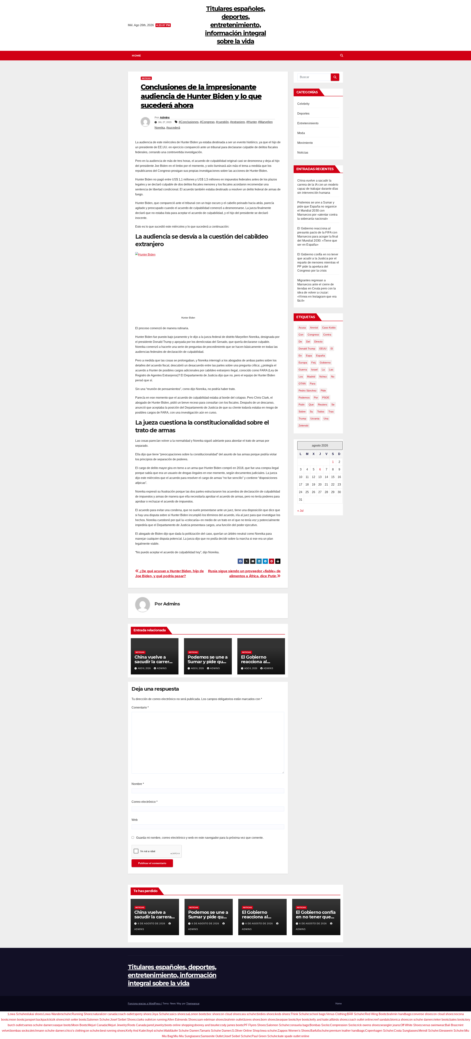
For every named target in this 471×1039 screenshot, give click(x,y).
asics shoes (177, 1014)
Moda (301, 133)
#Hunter (251, 122)
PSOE (325, 397)
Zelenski (303, 425)
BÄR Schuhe (355, 1014)
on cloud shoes (231, 1014)
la (323, 369)
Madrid (311, 376)
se (332, 404)
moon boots (16, 1019)
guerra (303, 369)
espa (309, 355)
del (308, 341)
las (331, 369)
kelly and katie (319, 1019)
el (332, 348)
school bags (317, 1014)
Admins (165, 117)
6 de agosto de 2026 (152, 923)
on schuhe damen (421, 1019)
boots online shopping (179, 1025)
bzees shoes (252, 1019)
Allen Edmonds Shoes (182, 1019)
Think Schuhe (300, 1014)
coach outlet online (360, 1019)
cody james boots (231, 1025)
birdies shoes (265, 1014)
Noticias (146, 78)
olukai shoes (34, 1014)
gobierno (325, 362)
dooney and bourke (206, 1025)
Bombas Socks (319, 1025)
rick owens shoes (368, 1025)
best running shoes (112, 1030)
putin (301, 404)
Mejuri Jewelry (117, 1025)
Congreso (313, 334)
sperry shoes (142, 1014)
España (320, 355)
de (300, 341)
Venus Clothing (336, 1014)
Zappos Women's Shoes (294, 1030)
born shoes (268, 1019)
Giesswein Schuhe (451, 1030)
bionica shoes (399, 1019)
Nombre (138, 783)
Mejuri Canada (97, 1025)
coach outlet (126, 1014)
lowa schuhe (268, 1030)
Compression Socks (343, 1025)
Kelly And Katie (136, 1030)
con (301, 334)
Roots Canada (137, 1025)
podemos (304, 397)
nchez (323, 376)
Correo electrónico (144, 801)
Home (136, 55)
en (300, 355)
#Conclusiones (189, 122)
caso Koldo (329, 327)
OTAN (302, 383)
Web (135, 819)
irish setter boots (75, 1019)
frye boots (302, 1019)
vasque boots (62, 1025)
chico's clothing (75, 1030)
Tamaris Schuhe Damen (215, 1030)
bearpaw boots (286, 1019)
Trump (302, 418)
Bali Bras (451, 1025)
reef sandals (382, 1019)
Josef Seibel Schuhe (237, 1036)
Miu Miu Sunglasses (186, 1036)
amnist (314, 327)
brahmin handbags (399, 1014)
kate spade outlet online (293, 1036)
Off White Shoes (411, 1025)
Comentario (140, 707)
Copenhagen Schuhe (379, 1030)
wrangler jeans (390, 1025)
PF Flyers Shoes (255, 1025)
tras (331, 411)
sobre (302, 411)
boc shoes (213, 1014)
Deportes (303, 113)
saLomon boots (196, 1014)
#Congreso (207, 122)
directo (318, 341)
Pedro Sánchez (307, 390)
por (316, 397)
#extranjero (237, 122)
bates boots (457, 1019)
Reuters (322, 404)
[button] (341, 55)
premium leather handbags (347, 1030)
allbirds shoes (338, 1019)
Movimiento (305, 142)
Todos (320, 411)
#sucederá (173, 127)
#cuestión (222, 122)
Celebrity (303, 103)
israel (314, 369)
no (332, 376)
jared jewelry (155, 1025)
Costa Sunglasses (406, 1030)
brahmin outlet (233, 1019)
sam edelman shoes (210, 1019)
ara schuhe (249, 1014)
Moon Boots (79, 1025)
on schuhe (93, 1030)
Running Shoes (82, 1014)
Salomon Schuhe (98, 1019)
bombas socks (19, 1030)
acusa (302, 327)
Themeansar (192, 1003)
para (312, 383)
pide (323, 390)
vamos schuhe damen (38, 1025)
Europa (303, 362)
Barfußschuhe (319, 1030)
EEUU (322, 348)
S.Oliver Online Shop (246, 1030)
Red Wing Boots (375, 1014)
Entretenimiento (307, 123)
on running (160, 1019)
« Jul (300, 510)
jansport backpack (37, 1019)
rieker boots (441, 1019)
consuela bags (299, 1025)
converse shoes (422, 1014)
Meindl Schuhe (428, 1030)
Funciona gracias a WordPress (144, 1003)
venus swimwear (433, 1025)
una (326, 418)
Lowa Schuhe (17, 1014)
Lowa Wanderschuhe (57, 1014)
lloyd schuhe (155, 1030)
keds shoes (282, 1014)
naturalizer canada (105, 1014)
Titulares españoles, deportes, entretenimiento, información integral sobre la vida (235, 25)
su (311, 411)
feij (313, 362)
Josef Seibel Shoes (123, 1019)
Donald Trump (307, 348)
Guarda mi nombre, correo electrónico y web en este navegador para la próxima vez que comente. (199, 837)
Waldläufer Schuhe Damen (181, 1030)
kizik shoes (56, 1019)
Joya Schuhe (160, 1014)
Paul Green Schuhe (264, 1036)
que (311, 404)
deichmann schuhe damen (47, 1030)
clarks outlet (144, 1019)
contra (327, 334)
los (301, 376)
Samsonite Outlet (212, 1036)
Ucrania (314, 418)
